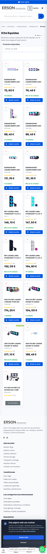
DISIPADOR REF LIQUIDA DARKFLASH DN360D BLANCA (12, 125)
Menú (16, 552)
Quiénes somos (9, 450)
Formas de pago (9, 457)
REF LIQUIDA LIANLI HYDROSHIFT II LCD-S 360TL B (12, 257)
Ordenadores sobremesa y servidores (16, 505)
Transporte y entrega (10, 460)
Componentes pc (22, 26)
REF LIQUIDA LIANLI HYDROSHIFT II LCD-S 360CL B (12, 213)
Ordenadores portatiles (11, 502)
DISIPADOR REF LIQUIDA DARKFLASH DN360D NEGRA (33, 125)
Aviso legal (7, 476)
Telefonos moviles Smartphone (14, 511)
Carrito (35, 8)
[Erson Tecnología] (14, 8)
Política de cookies (10, 479)
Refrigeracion (34, 26)
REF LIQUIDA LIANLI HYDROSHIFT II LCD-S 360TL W (34, 257)
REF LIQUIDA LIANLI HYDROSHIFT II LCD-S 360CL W (34, 213)
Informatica (10, 26)
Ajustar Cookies (23, 547)
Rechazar (23, 542)
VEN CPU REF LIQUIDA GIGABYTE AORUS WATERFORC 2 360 (34, 301)
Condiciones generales (11, 486)
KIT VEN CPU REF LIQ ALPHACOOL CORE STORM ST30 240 (12, 389)
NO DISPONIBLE (13, 403)
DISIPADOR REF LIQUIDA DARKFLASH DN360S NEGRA (33, 169)
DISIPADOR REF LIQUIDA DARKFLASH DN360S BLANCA (12, 169)
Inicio (3, 26)
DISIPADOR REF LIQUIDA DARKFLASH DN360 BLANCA (12, 81)
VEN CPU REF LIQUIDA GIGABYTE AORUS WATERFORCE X (12, 345)
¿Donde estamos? (9, 454)
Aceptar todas (23, 537)
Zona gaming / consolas (12, 508)
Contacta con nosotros (11, 467)
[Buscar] (41, 16)
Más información (29, 531)
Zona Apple (7, 498)
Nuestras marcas (9, 463)
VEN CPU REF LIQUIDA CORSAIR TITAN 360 (12, 301)
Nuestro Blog (8, 447)
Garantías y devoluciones (12, 489)
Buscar (29, 552)
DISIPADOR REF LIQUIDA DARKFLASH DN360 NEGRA (33, 81)
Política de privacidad (10, 482)
